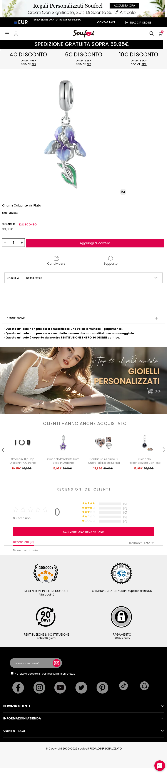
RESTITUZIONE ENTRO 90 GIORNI (84, 337)
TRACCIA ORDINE (140, 22)
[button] (7, 33)
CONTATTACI (106, 22)
